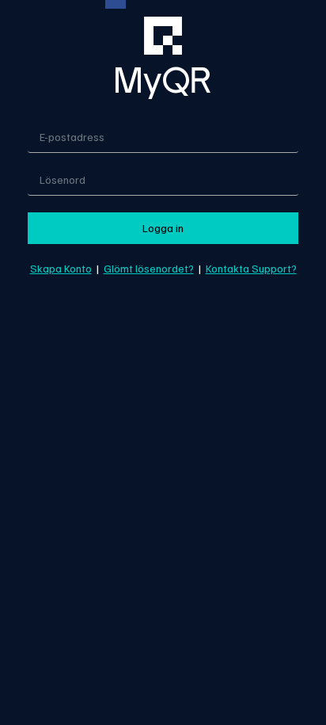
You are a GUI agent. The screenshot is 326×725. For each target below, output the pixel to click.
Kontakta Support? (251, 268)
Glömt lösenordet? (149, 268)
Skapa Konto (61, 268)
